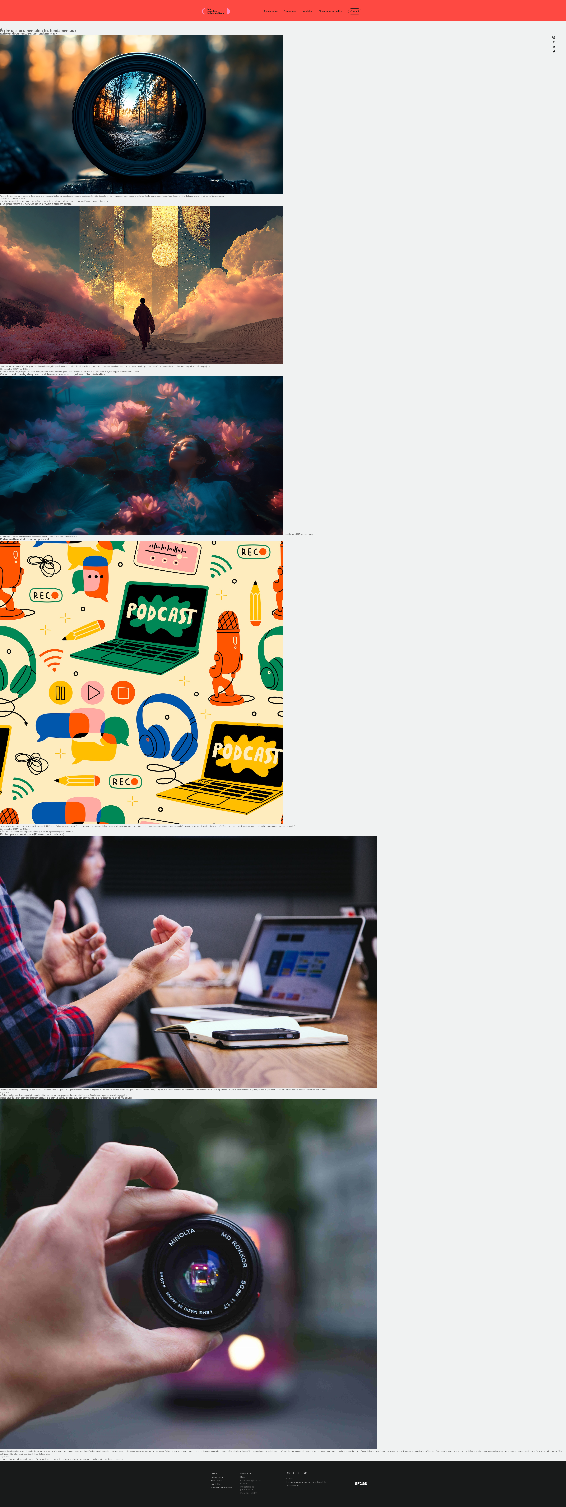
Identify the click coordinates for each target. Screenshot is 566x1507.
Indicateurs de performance (247, 1488)
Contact (354, 11)
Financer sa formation (330, 11)
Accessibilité (292, 1486)
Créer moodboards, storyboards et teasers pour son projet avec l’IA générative (37, 372)
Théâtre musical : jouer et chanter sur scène (21, 201)
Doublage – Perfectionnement (15, 537)
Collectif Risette (210, 826)
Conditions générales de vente (250, 1482)
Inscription (307, 11)
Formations (290, 11)
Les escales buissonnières (216, 11)
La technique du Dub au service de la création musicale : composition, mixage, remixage (40, 1459)
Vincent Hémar (18, 198)
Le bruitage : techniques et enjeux (56, 831)
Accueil (214, 1474)
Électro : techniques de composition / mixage (22, 831)
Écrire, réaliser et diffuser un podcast (24, 539)
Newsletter (245, 1474)
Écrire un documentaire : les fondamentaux (28, 34)
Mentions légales (248, 1493)
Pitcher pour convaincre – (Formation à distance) (32, 834)
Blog (242, 1477)
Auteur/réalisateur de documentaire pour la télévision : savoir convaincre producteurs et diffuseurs (45, 1095)
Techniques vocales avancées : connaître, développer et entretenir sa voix (105, 372)
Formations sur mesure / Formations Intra (306, 1482)
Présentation (271, 11)
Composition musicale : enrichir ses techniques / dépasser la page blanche (73, 201)
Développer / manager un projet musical (107, 1095)
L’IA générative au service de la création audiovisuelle (36, 204)
